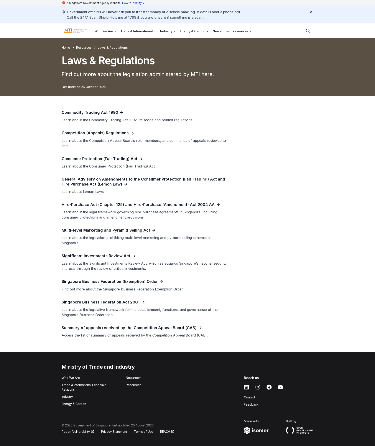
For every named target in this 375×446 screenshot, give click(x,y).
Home (66, 47)
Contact (249, 397)
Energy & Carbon (74, 404)
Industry (67, 396)
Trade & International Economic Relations (84, 387)
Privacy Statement (114, 431)
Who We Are (71, 378)
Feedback (251, 404)
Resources (84, 47)
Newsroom (221, 31)
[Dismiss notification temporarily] (311, 12)
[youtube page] (280, 387)
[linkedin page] (246, 387)
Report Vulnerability (76, 431)
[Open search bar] (308, 31)
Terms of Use (143, 431)
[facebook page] (269, 387)
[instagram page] (257, 387)
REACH (165, 431)
